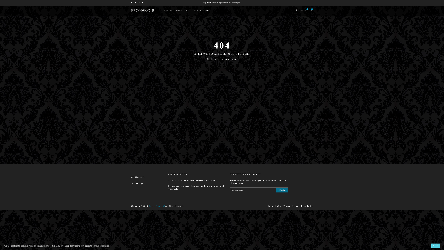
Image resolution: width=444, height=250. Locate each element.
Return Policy (307, 206)
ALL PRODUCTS (206, 11)
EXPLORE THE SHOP (176, 11)
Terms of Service (290, 206)
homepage (230, 59)
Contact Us (140, 177)
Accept (435, 246)
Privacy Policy (274, 206)
